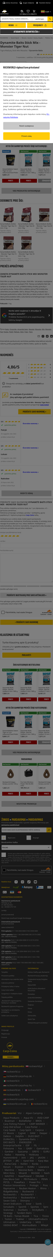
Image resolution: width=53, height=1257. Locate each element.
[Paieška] (50, 18)
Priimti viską (26, 136)
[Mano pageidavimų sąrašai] (28, 11)
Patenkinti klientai (45, 3)
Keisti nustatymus (26, 126)
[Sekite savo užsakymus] (22, 11)
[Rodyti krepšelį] (34, 11)
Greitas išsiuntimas (12, 3)
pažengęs (40, 19)
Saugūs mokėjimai (28, 3)
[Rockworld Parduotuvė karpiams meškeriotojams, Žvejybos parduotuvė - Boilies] (4, 12)
